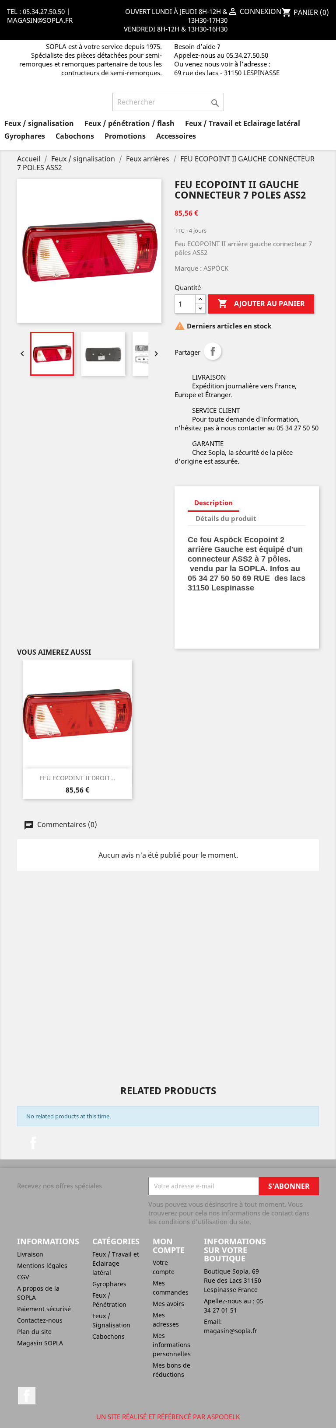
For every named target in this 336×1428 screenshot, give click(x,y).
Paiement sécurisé (44, 1309)
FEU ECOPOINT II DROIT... (78, 778)
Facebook (33, 1143)
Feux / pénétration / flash (129, 123)
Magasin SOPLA (40, 1343)
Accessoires (176, 136)
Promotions (125, 136)
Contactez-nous (40, 1320)
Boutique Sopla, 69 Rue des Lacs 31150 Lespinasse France (232, 1280)
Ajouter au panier (261, 303)
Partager (212, 351)
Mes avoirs (168, 1303)
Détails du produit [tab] (226, 518)
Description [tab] (213, 502)
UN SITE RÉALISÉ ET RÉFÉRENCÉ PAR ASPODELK (168, 1416)
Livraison (30, 1254)
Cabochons (75, 136)
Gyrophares (24, 136)
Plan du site (34, 1331)
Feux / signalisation (39, 123)
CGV (23, 1277)
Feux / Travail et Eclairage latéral (242, 123)
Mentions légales (42, 1265)
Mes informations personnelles (172, 1344)
